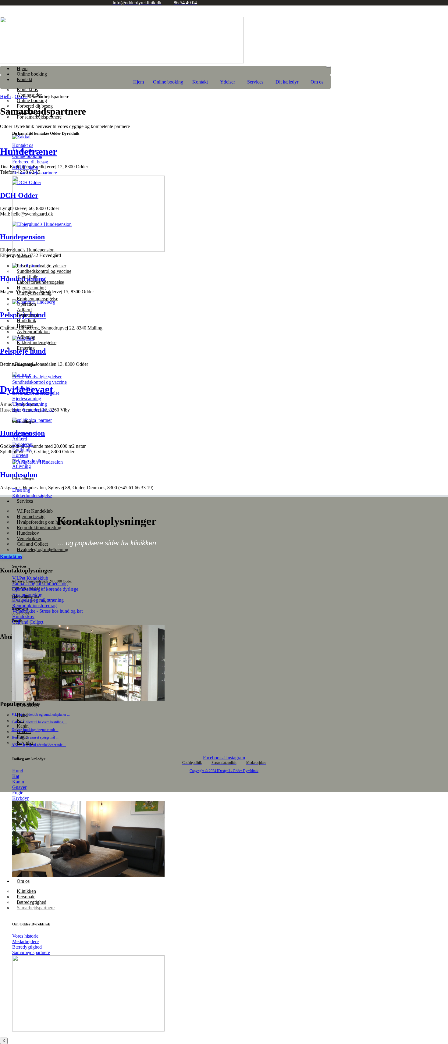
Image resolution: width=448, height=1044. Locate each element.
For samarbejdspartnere (39, 116)
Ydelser (24, 255)
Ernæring (26, 348)
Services (25, 501)
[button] (201, 82)
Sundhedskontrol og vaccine (44, 271)
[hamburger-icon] (328, 67)
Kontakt (200, 81)
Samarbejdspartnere (36, 907)
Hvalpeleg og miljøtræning (42, 549)
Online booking (32, 74)
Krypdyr (25, 742)
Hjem (22, 68)
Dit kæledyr (28, 704)
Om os (23, 881)
